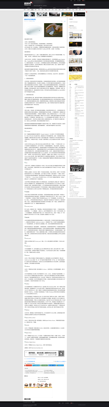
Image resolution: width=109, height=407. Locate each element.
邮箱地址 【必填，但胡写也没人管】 (43, 379)
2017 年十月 (77, 134)
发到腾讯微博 (37, 365)
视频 (39, 9)
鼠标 (25, 39)
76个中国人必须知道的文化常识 (74, 80)
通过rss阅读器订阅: (73, 27)
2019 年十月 (77, 119)
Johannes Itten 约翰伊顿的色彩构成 (75, 178)
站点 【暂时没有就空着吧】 (42, 381)
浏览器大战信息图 (72, 39)
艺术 (52, 9)
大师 (66, 9)
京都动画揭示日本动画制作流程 (74, 183)
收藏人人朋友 (52, 365)
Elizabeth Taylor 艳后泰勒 (73, 193)
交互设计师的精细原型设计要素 (74, 64)
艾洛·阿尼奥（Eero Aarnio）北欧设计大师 (76, 196)
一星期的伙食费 (72, 180)
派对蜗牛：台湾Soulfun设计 (74, 159)
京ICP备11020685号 (81, 404)
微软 (29, 48)
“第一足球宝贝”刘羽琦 (73, 55)
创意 (69, 9)
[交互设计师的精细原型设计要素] (75, 62)
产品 (32, 9)
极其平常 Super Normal (73, 177)
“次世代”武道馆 (71, 175)
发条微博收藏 (29, 365)
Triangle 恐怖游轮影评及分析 (74, 192)
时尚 (73, 9)
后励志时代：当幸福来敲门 (74, 161)
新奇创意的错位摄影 (72, 186)
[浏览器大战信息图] (75, 38)
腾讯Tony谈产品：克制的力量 (49, 371)
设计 (63, 9)
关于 (74, 0)
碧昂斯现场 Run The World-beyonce (75, 155)
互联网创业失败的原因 (73, 149)
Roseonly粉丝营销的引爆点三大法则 (31, 370)
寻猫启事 (70, 146)
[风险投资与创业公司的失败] (30, 14)
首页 (71, 0)
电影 (59, 9)
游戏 (46, 9)
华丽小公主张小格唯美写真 (79, 115)
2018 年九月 (77, 121)
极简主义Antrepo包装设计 (60, 361)
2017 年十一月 (77, 133)
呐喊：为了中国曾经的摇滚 (74, 187)
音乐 (56, 9)
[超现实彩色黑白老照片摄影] (42, 14)
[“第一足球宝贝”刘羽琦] (75, 54)
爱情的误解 (71, 189)
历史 (29, 51)
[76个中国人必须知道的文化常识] (75, 79)
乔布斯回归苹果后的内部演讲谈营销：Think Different (34, 371)
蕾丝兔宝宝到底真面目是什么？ (74, 144)
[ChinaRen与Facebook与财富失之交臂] (75, 46)
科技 (24, 9)
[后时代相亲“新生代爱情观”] (75, 71)
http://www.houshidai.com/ (37, 347)
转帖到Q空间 (60, 365)
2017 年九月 (77, 136)
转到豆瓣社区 (44, 365)
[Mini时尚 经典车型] (55, 14)
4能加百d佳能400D (72, 153)
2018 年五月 (77, 124)
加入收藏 (78, 0)
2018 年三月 (77, 127)
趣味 (35, 9)
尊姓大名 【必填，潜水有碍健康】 (43, 377)
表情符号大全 (71, 190)
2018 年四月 (77, 125)
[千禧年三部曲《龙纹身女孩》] (80, 14)
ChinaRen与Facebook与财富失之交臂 (75, 47)
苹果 (46, 139)
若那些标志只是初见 (72, 156)
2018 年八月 (77, 122)
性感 (76, 9)
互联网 (28, 9)
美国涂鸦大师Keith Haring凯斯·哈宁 (75, 181)
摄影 (80, 9)
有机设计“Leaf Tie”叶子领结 (74, 147)
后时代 (30, 347)
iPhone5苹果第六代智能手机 (74, 162)
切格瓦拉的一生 (72, 150)
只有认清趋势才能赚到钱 (48, 370)
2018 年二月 (77, 128)
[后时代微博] (44, 353)
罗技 (29, 45)
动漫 (42, 9)
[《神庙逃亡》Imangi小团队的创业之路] (67, 14)
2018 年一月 (77, 130)
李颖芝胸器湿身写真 (31, 361)
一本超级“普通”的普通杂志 (79, 86)
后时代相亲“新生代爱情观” (73, 72)
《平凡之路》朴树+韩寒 (73, 195)
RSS (84, 0)
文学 (49, 9)
